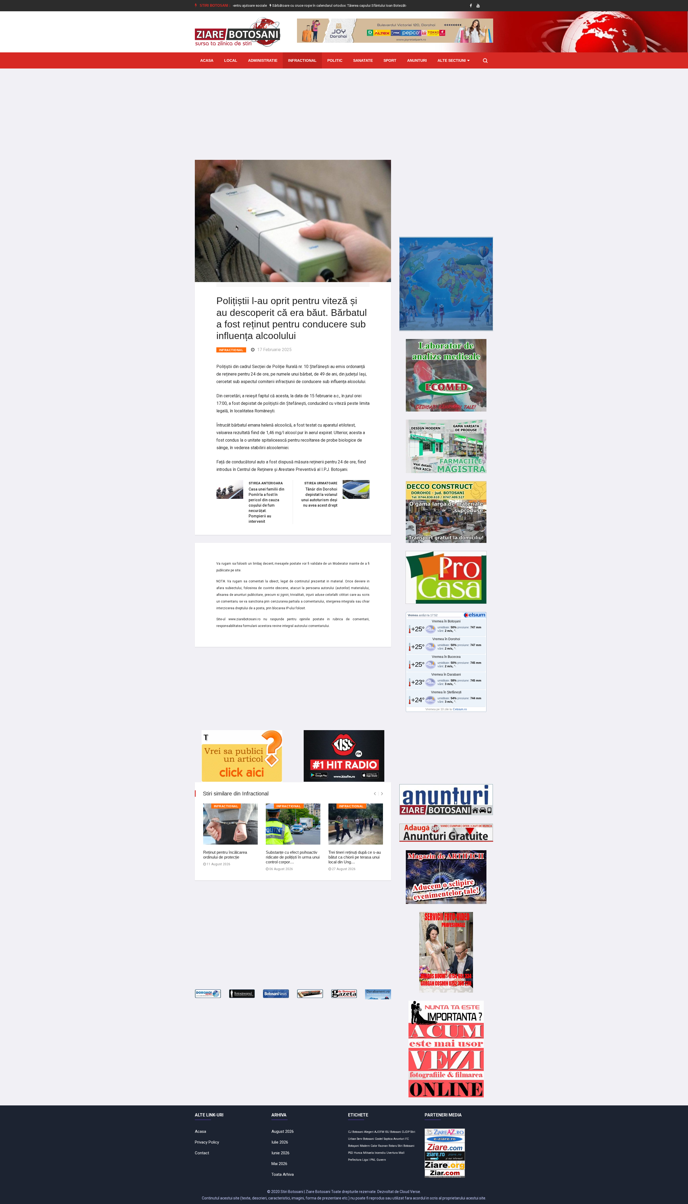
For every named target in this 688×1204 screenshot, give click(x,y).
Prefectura (354, 1160)
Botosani (368, 1139)
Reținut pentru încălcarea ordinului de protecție (225, 854)
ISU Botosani (393, 1132)
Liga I (366, 1160)
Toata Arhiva (282, 1174)
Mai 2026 (279, 1163)
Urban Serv (355, 1139)
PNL (373, 1160)
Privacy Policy (207, 1142)
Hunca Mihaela (364, 1153)
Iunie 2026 (280, 1153)
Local (230, 60)
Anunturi (417, 60)
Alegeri (369, 1132)
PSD (350, 1153)
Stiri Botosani (406, 1146)
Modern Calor (368, 1146)
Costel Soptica (384, 1139)
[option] (302, 5)
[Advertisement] (344, 110)
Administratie (262, 60)
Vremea (413, 615)
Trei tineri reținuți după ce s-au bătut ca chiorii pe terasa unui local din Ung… (354, 857)
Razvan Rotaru (387, 1146)
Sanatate (363, 60)
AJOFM (379, 1132)
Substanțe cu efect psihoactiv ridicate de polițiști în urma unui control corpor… (293, 857)
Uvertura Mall (395, 1153)
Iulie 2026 (279, 1142)
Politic (334, 60)
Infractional (302, 60)
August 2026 (282, 1131)
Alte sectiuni (452, 60)
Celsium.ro (460, 709)
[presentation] (375, 793)
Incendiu (380, 1153)
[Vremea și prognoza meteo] (475, 615)
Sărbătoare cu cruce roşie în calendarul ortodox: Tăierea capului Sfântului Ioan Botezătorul (302, 5)
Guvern (381, 1160)
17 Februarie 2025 (274, 349)
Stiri (412, 1132)
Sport (390, 60)
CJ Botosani (355, 1132)
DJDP (406, 1132)
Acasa (206, 60)
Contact (202, 1153)
